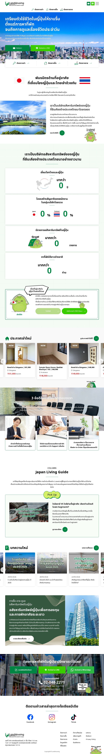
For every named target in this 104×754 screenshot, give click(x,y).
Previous (3, 361)
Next (100, 361)
